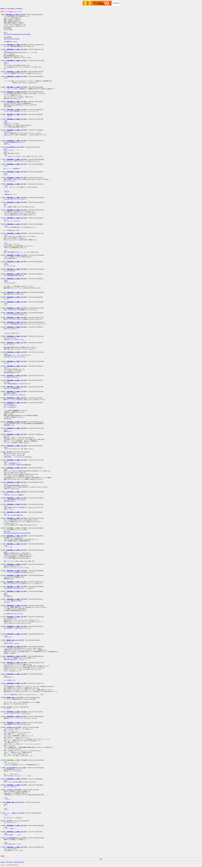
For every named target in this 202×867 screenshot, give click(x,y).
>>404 (5, 429)
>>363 (9, 131)
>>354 (5, 51)
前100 (19, 862)
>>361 (5, 155)
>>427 (5, 593)
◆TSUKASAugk (15, 767)
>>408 (5, 461)
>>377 (5, 219)
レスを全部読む (18, 8)
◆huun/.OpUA (14, 813)
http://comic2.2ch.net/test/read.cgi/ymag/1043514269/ (17, 533)
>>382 (5, 263)
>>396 (5, 353)
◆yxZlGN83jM (12, 789)
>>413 (5, 493)
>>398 (8, 404)
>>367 (5, 165)
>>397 (5, 367)
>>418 (5, 551)
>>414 (5, 506)
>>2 (16, 41)
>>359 (5, 131)
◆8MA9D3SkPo (14, 147)
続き (101, 859)
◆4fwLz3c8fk (13, 697)
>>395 (5, 404)
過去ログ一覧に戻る (6, 862)
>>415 (5, 513)
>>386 (5, 303)
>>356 (5, 62)
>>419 (5, 545)
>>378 (5, 225)
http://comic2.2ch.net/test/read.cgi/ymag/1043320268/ (17, 34)
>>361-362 (6, 191)
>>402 (12, 404)
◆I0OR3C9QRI (12, 727)
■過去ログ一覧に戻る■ (7, 8)
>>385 (5, 280)
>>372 (5, 242)
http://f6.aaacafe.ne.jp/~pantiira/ (11, 38)
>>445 (5, 761)
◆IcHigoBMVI (13, 640)
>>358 (5, 148)
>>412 (5, 484)
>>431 (5, 635)
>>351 (5, 120)
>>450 (5, 814)
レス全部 (14, 862)
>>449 (5, 804)
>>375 (5, 204)
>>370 (5, 185)
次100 (22, 862)
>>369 (5, 173)
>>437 (5, 685)
